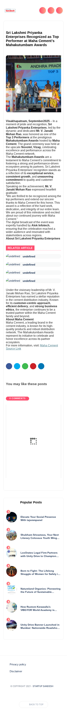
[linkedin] (41, 366)
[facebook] (9, 366)
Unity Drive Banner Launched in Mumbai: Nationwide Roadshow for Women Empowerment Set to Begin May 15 (40, 626)
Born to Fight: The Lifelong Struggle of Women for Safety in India (40, 572)
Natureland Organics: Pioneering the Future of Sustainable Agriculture (41, 590)
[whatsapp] (25, 366)
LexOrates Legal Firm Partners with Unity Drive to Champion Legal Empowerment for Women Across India (40, 554)
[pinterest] (33, 366)
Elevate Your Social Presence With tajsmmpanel (38, 518)
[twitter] (17, 366)
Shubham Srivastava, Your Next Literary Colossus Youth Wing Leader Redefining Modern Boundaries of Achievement (40, 536)
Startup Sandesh (43, 686)
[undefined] (13, 256)
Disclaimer (16, 671)
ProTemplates (33, 691)
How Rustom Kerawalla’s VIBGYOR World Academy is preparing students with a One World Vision (39, 608)
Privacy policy (18, 664)
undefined (29, 256)
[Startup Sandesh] (10, 10)
